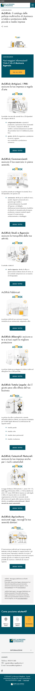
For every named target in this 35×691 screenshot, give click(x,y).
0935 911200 (12, 661)
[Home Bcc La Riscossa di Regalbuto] (7, 5)
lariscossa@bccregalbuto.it (14, 665)
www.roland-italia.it (22, 598)
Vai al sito (19, 72)
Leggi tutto (18, 150)
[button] (32, 5)
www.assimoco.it (9, 587)
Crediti (19, 680)
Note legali (26, 680)
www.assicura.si (22, 587)
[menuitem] (2, 1)
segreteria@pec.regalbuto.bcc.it (14, 663)
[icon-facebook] (2, 671)
